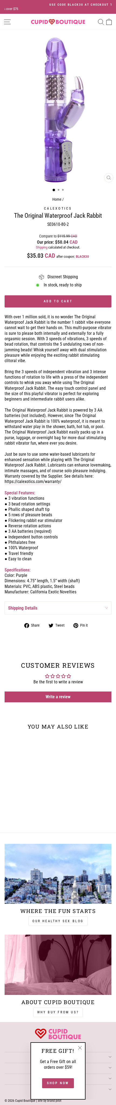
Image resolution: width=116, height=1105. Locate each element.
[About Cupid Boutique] (58, 965)
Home (57, 199)
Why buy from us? (58, 1012)
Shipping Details (22, 608)
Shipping (41, 247)
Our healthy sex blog (58, 921)
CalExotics (58, 208)
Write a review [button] (58, 696)
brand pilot (54, 1101)
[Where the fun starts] (58, 874)
